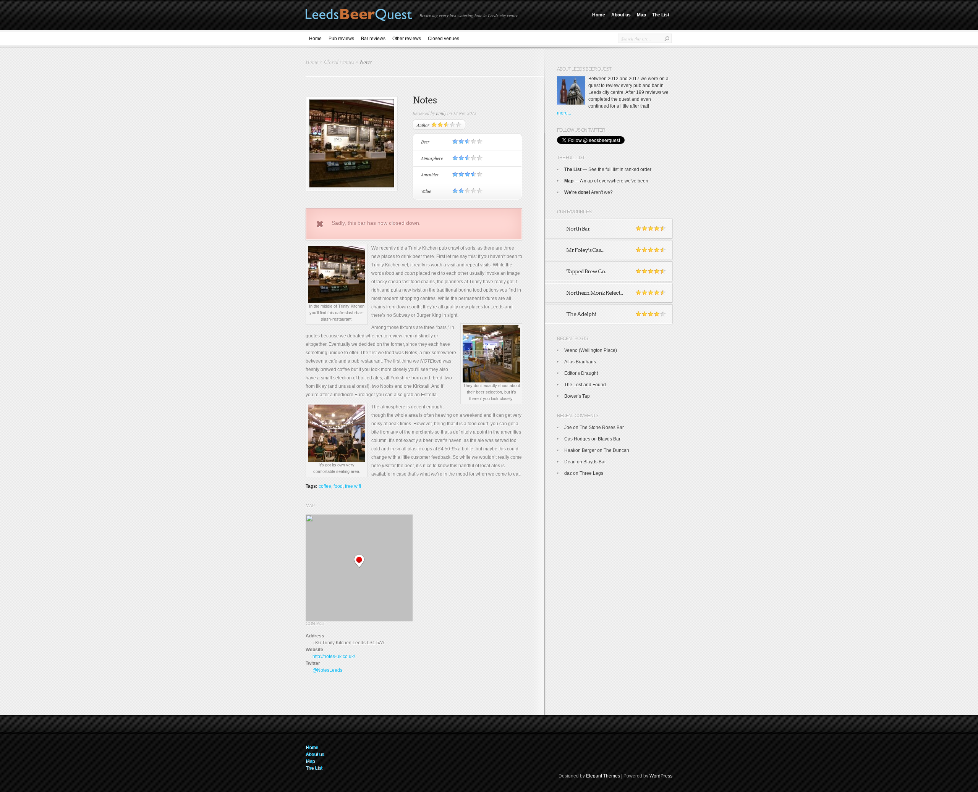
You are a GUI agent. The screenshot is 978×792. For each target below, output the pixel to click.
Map (641, 15)
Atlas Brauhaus (580, 362)
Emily (441, 113)
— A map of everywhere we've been (606, 181)
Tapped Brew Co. (586, 271)
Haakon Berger (580, 450)
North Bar (578, 229)
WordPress (660, 776)
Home (598, 15)
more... (564, 113)
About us (621, 15)
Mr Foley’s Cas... (584, 250)
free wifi (353, 486)
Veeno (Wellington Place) (590, 350)
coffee (325, 486)
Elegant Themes (603, 776)
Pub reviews (341, 38)
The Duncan (616, 450)
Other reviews (406, 38)
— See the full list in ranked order (607, 169)
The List (660, 15)
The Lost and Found (585, 384)
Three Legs (591, 473)
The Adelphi (581, 314)
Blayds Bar (609, 439)
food (338, 486)
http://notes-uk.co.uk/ (334, 656)
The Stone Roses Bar (602, 427)
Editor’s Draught (581, 373)
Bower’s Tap (577, 396)
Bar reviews (373, 38)
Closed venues (443, 38)
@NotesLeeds (327, 670)
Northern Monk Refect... (594, 293)
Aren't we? (588, 192)
